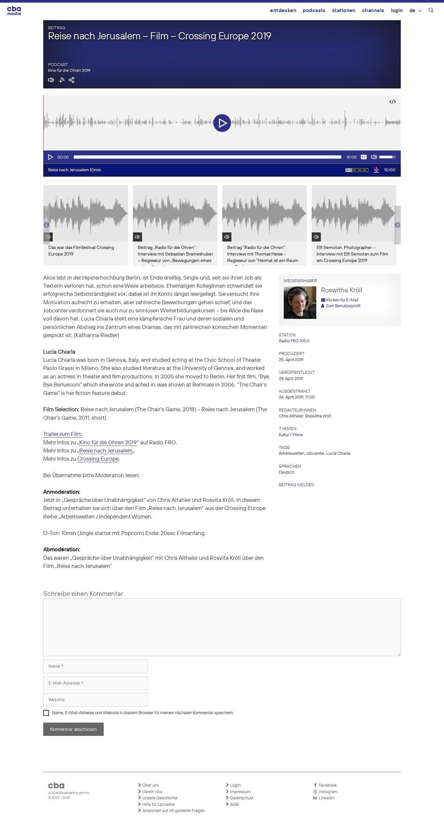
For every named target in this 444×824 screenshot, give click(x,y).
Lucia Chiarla (338, 453)
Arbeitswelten (291, 453)
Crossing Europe (98, 459)
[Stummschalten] (374, 157)
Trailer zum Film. (63, 434)
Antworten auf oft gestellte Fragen (173, 811)
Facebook (327, 785)
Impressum (240, 792)
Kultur (284, 435)
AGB (234, 805)
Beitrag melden (296, 485)
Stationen (344, 10)
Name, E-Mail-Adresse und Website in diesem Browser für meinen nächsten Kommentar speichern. (143, 713)
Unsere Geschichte (159, 798)
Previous (46, 225)
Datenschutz (241, 798)
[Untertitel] (363, 157)
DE (413, 10)
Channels (373, 10)
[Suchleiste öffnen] (431, 11)
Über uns (150, 785)
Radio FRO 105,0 (294, 341)
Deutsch (286, 472)
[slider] (207, 157)
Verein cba (151, 792)
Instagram (327, 792)
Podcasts (314, 10)
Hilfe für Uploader (158, 805)
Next (397, 225)
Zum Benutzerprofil (342, 306)
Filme (298, 435)
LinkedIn (325, 798)
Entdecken (283, 10)
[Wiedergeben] (50, 157)
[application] (222, 156)
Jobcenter (315, 453)
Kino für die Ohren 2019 (69, 71)
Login (397, 10)
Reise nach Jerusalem (105, 451)
